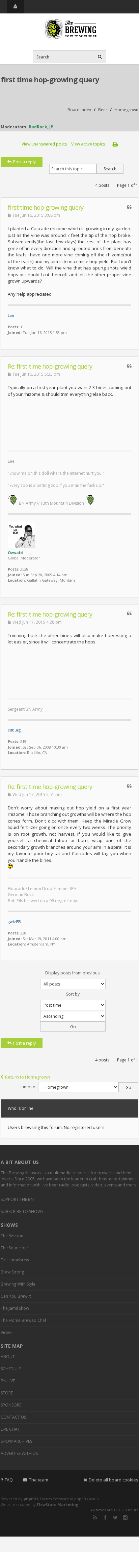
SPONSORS (11, 1405)
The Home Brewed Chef (23, 1320)
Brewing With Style (18, 1284)
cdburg (14, 729)
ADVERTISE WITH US (19, 1453)
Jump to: (28, 1087)
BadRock (38, 127)
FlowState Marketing (57, 1504)
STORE (7, 1393)
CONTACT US (13, 1417)
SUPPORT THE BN (17, 1199)
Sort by (73, 994)
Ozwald (15, 552)
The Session (12, 1236)
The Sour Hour (14, 1248)
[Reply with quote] (129, 206)
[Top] (124, 345)
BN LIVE (8, 1381)
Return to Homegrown (27, 1077)
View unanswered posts (44, 144)
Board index (79, 110)
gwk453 (14, 921)
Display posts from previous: (73, 973)
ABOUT (8, 1356)
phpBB (30, 1498)
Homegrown (126, 110)
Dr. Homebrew (15, 1260)
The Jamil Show (15, 1308)
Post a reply (24, 162)
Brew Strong (12, 1272)
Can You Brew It (16, 1296)
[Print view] (115, 144)
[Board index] (69, 29)
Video (6, 1332)
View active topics (88, 144)
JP (51, 127)
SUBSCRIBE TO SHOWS (22, 1211)
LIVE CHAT (10, 1429)
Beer (102, 110)
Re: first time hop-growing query (50, 366)
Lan (11, 315)
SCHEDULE (11, 1369)
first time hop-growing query (50, 79)
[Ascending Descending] (69, 1021)
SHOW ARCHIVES (16, 1441)
